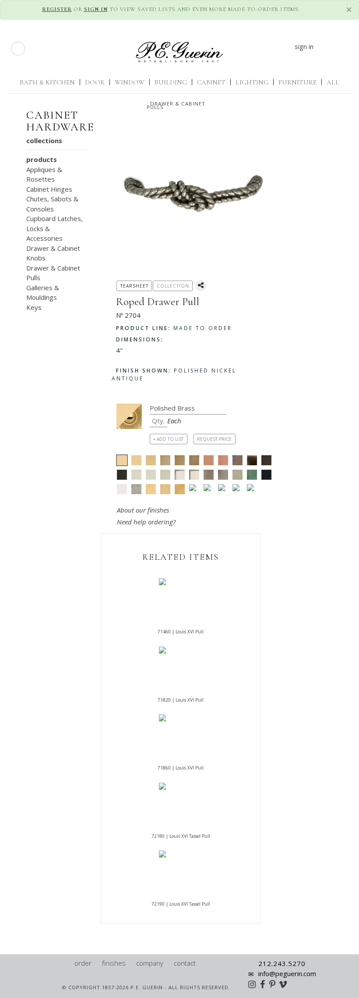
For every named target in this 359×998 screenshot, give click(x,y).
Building (171, 82)
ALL (333, 82)
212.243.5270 (282, 963)
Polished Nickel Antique (174, 374)
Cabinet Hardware (60, 121)
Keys (34, 307)
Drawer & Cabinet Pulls (176, 105)
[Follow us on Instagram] (254, 984)
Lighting (252, 82)
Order (83, 963)
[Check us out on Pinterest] (274, 984)
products (41, 159)
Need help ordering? (147, 521)
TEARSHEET (134, 286)
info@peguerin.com (287, 973)
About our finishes (143, 510)
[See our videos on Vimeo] (286, 984)
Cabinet (211, 82)
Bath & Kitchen (47, 82)
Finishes (114, 963)
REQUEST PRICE (214, 439)
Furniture (297, 82)
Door (95, 82)
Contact (185, 963)
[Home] (65, 963)
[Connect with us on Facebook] (264, 984)
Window (129, 82)
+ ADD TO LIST (168, 439)
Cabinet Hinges (49, 189)
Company (149, 963)
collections (44, 140)
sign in (304, 46)
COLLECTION (173, 286)
